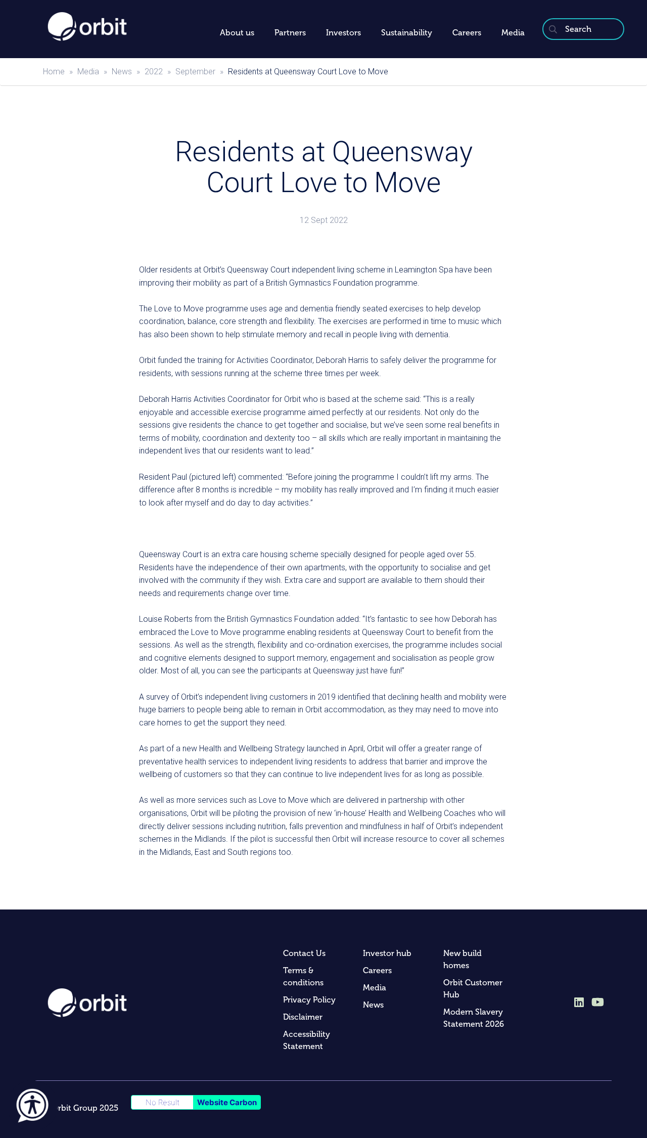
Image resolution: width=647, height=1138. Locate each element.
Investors (343, 32)
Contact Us (304, 953)
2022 (154, 71)
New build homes (462, 959)
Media (513, 32)
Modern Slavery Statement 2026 (473, 1018)
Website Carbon (227, 1102)
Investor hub (387, 953)
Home (54, 71)
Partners (290, 32)
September (195, 71)
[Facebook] (597, 1001)
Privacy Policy (309, 1000)
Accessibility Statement (306, 1040)
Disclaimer (302, 1017)
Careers (466, 32)
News (122, 71)
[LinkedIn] (579, 1002)
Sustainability (406, 32)
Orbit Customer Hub (472, 988)
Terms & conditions (303, 976)
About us (237, 32)
